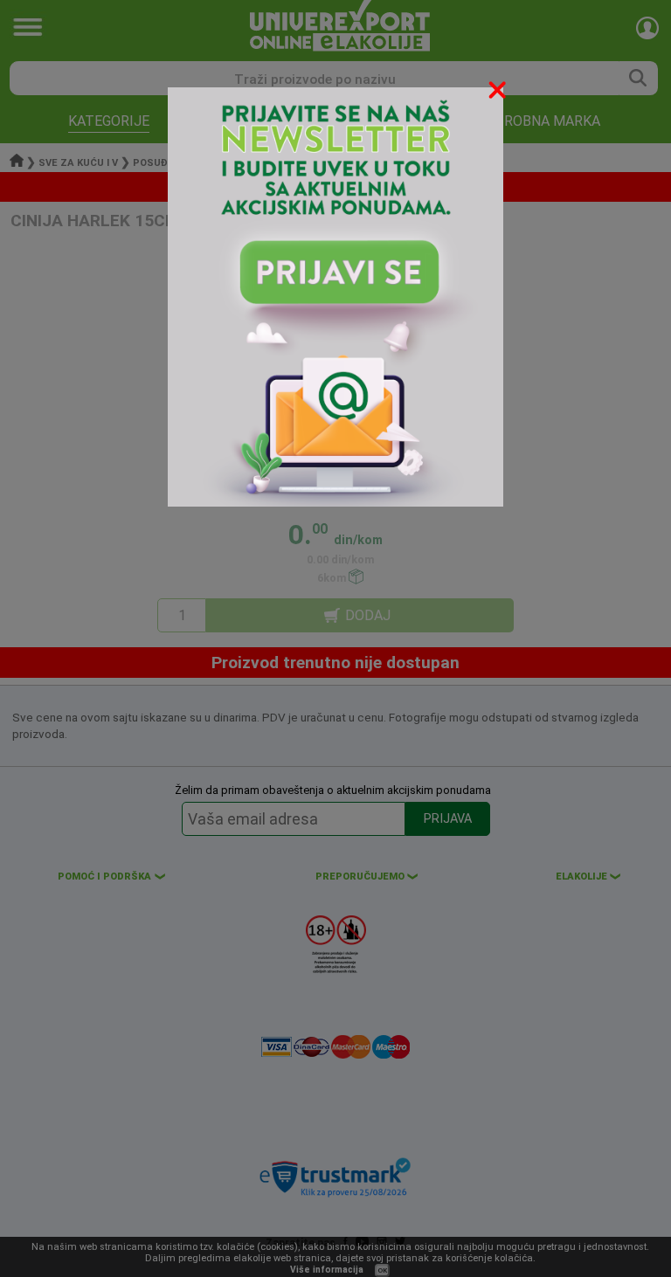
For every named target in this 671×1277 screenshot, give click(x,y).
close (498, 93)
